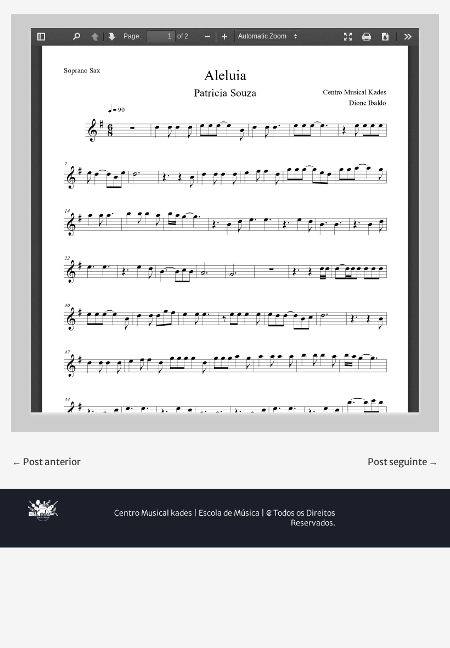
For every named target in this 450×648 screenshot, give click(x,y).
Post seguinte (403, 462)
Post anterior (46, 462)
